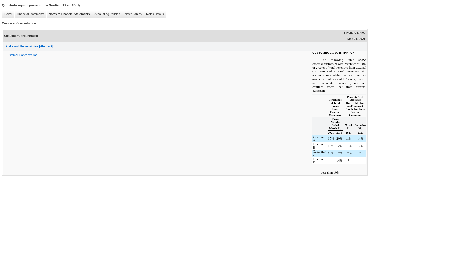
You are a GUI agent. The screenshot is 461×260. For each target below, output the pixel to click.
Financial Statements (30, 14)
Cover (8, 14)
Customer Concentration (21, 55)
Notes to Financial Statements (69, 14)
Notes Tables (133, 14)
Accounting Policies (107, 14)
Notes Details (155, 14)
